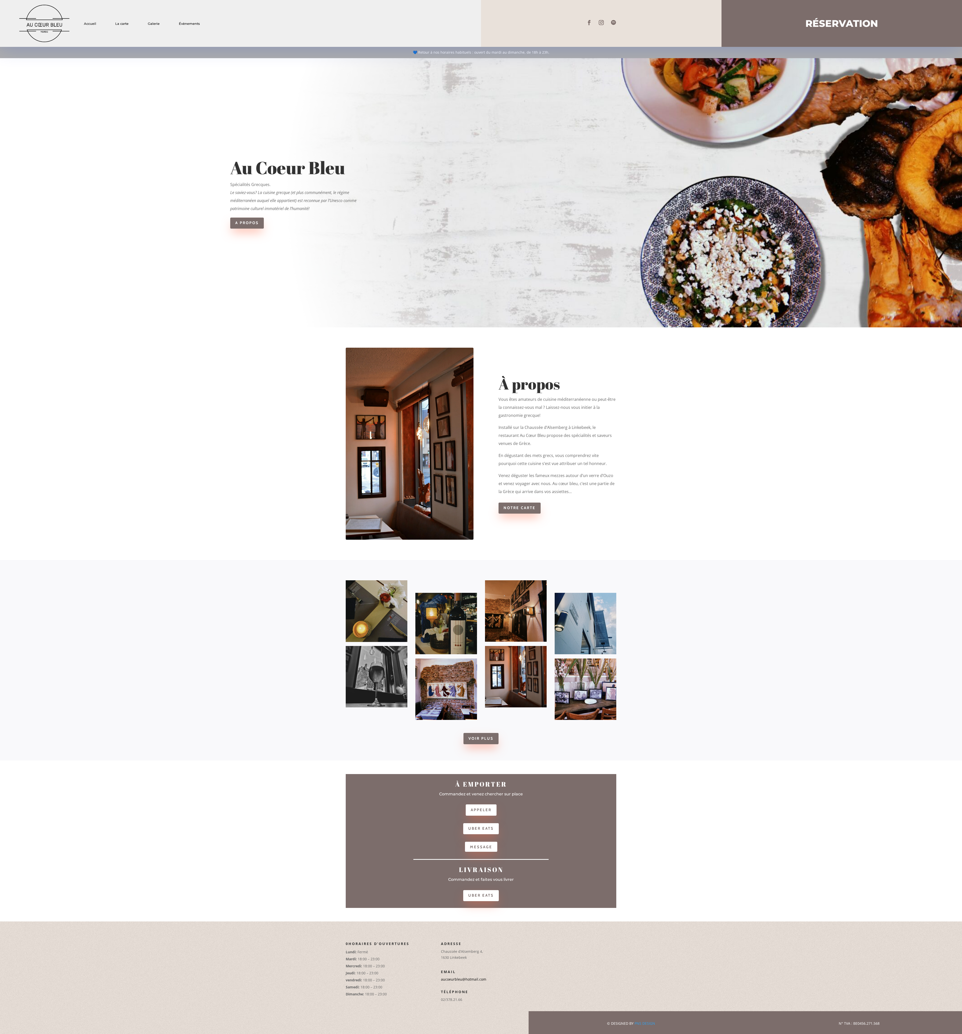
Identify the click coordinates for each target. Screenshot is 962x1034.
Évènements (189, 24)
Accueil (90, 24)
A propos (247, 223)
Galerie (154, 24)
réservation (841, 23)
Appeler (481, 810)
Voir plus (481, 738)
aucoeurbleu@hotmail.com (463, 979)
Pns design (645, 1023)
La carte (122, 24)
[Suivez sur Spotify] (613, 23)
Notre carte (520, 508)
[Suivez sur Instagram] (601, 23)
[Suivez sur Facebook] (589, 23)
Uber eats (481, 828)
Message (481, 847)
